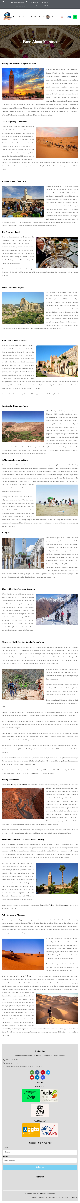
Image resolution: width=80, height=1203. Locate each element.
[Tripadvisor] (32, 1072)
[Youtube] (32, 1077)
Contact (54, 17)
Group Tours (23, 17)
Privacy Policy (53, 1197)
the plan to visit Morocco (24, 976)
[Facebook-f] (37, 1072)
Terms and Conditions (38, 1197)
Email (5, 1156)
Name (5, 1147)
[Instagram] (43, 1077)
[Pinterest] (43, 1072)
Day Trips (34, 17)
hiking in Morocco (19, 784)
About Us (42, 17)
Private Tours (12, 17)
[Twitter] (48, 1072)
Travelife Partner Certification (53, 905)
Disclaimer (65, 1197)
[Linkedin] (37, 1077)
